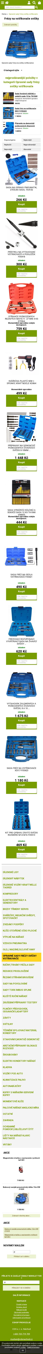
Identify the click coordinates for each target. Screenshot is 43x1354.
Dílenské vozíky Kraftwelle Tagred (20, 886)
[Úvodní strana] (8, 3)
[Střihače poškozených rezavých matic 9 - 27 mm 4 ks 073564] (21, 298)
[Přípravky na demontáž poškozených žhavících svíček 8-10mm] (21, 427)
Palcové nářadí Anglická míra (21, 1107)
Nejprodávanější (30, 145)
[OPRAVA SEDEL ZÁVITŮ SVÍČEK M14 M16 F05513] (21, 815)
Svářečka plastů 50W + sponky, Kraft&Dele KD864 (21, 382)
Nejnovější (8, 149)
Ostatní (8, 1114)
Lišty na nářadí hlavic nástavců (16, 1137)
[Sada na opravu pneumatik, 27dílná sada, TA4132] (21, 169)
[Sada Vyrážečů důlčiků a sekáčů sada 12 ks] (21, 492)
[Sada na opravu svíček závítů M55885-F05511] (21, 685)
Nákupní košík (21, 1310)
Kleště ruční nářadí (15, 996)
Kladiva (7, 1067)
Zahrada (8, 1120)
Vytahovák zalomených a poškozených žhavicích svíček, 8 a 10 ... (21, 706)
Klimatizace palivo (14, 1079)
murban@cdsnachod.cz (21, 1339)
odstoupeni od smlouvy (21, 1318)
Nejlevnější (28, 140)
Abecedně (27, 149)
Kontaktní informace (21, 1315)
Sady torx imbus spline (17, 990)
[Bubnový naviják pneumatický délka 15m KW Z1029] (21, 1198)
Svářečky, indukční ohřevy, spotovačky (19, 916)
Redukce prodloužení (16, 971)
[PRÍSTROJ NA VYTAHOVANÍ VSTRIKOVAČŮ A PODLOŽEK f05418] (21, 234)
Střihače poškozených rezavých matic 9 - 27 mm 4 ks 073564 (21, 318)
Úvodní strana (21, 1304)
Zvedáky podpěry (13, 924)
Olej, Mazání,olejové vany (19, 949)
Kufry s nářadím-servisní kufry (18, 1093)
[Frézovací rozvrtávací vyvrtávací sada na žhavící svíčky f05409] (21, 621)
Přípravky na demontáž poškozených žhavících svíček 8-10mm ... (21, 447)
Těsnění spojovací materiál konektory (20, 1031)
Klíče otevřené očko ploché (20, 930)
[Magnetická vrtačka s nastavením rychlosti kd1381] (21, 1169)
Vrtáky (7, 1144)
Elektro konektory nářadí (19, 1061)
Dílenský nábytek (13, 878)
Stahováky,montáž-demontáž (21, 1039)
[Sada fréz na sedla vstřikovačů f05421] (21, 556)
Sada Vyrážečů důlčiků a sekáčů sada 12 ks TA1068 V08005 (26, 96)
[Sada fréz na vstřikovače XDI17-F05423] (21, 750)
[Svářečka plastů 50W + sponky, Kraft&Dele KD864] (21, 363)
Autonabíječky (12, 1086)
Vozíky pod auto (13, 1073)
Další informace (33, 1347)
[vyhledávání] (35, 3)
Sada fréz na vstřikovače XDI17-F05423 (21, 769)
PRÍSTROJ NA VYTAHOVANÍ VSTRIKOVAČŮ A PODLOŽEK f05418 (21, 254)
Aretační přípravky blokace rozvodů (20, 1047)
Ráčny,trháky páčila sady (19, 964)
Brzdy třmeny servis (16, 909)
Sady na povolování (15, 983)
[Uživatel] (30, 3)
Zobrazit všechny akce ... (21, 1216)
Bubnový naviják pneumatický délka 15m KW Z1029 (21, 1188)
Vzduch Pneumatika (15, 943)
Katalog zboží (21, 1307)
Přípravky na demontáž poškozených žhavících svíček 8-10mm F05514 (25, 126)
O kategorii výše (11, 70)
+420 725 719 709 (21, 1334)
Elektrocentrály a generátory (14, 901)
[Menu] (2, 2)
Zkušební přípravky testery (20, 1002)
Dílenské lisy (11, 872)
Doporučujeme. (10, 140)
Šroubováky (10, 1054)
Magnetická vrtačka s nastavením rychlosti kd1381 (21, 1159)
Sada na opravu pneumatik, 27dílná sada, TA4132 (21, 188)
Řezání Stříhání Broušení (18, 977)
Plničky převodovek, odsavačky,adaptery (15, 1010)
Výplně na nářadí (13, 937)
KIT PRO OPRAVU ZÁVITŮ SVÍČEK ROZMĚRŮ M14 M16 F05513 (21, 834)
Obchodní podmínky (21, 1312)
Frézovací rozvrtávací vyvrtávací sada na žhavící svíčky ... (21, 641)
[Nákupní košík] (40, 3)
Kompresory (10, 893)
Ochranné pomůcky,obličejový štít (18, 1128)
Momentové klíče (13, 1101)
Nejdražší (7, 145)
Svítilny (8, 1024)
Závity (7, 1017)
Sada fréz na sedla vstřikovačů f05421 (21, 575)
